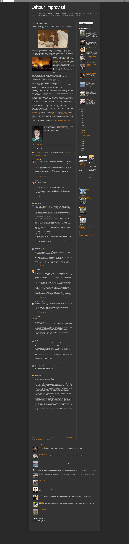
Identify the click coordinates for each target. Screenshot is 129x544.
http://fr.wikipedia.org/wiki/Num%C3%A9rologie (58, 113)
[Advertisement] (53, 425)
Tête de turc (88, 82)
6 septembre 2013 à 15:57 (40, 297)
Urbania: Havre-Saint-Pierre (83, 164)
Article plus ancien (70, 437)
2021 (81, 111)
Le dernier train (89, 91)
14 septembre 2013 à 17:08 (40, 411)
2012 (81, 143)
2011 (81, 145)
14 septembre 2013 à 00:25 (40, 360)
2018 (81, 116)
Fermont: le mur (89, 31)
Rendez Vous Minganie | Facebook (87, 232)
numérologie (35, 112)
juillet (82, 137)
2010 (81, 147)
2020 (81, 113)
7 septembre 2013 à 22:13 (40, 312)
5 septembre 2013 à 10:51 (40, 198)
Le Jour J (41, 495)
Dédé (36, 246)
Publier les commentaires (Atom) (43, 439)
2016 (81, 120)
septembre (83, 132)
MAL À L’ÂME (82, 228)
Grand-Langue (38, 301)
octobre (82, 130)
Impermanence (83, 188)
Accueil (52, 437)
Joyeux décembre (42, 487)
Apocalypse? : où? (42, 509)
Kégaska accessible (85, 133)
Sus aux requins (67, 152)
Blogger (69, 527)
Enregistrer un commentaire (39, 413)
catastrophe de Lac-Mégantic (59, 61)
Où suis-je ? (38, 469)
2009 (81, 148)
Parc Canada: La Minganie (83, 166)
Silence (87, 189)
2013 (81, 125)
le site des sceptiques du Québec (62, 120)
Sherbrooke (91, 163)
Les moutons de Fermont (91, 56)
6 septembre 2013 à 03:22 (40, 265)
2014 (81, 123)
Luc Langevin (65, 127)
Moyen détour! (42, 502)
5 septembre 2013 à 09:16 (40, 176)
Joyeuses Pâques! (89, 39)
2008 (81, 150)
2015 (81, 122)
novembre (83, 128)
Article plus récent (35, 437)
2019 (81, 115)
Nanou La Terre (38, 339)
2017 (81, 118)
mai (82, 141)
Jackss (36, 151)
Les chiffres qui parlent (85, 135)
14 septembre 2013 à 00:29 (40, 369)
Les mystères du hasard (91, 73)
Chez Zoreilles (83, 216)
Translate (89, 25)
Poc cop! (40, 473)
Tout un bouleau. (89, 198)
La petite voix (88, 99)
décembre (83, 127)
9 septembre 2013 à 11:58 (40, 335)
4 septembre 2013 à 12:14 (40, 155)
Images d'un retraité (84, 197)
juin (82, 139)
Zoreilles (37, 159)
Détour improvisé (48, 7)
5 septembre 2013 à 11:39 (40, 242)
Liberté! (87, 208)
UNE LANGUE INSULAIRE (91, 217)
